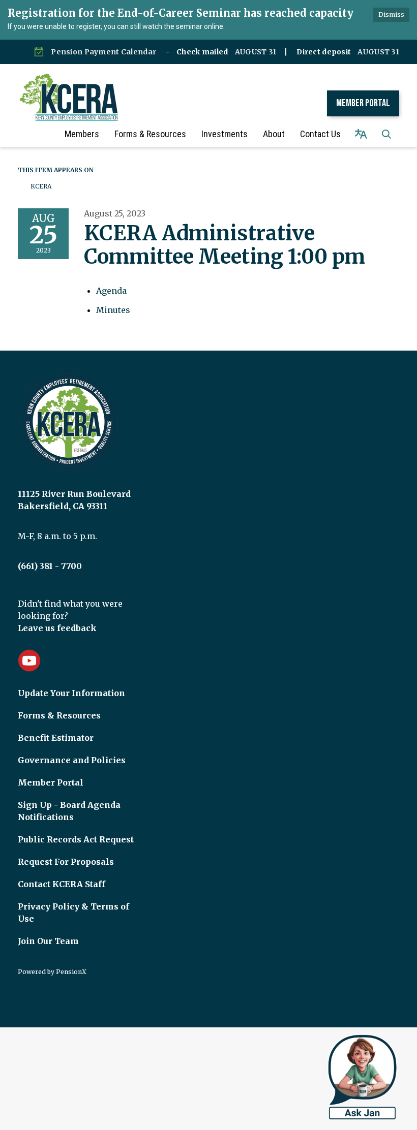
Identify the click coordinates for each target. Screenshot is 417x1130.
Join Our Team (48, 941)
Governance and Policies (72, 760)
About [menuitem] (274, 134)
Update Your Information (71, 693)
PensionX (71, 972)
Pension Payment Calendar (103, 51)
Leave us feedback (57, 628)
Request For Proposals (66, 862)
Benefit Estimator (56, 738)
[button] (386, 134)
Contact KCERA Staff (61, 884)
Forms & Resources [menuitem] (150, 134)
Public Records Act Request (76, 839)
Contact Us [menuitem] (320, 134)
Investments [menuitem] (224, 134)
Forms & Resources (59, 715)
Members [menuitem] (82, 134)
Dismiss (391, 14)
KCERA (41, 186)
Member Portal (363, 103)
